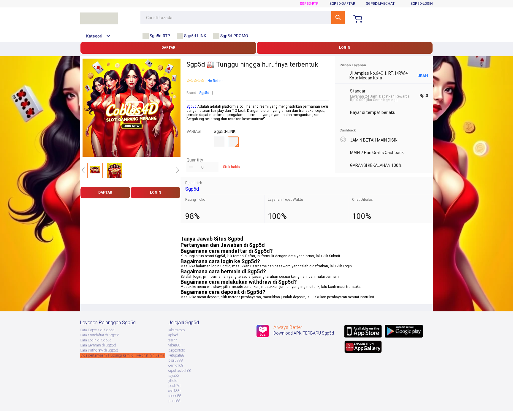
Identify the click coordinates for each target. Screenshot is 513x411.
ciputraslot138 (179, 370)
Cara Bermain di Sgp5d (98, 345)
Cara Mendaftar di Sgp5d (99, 335)
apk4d (173, 335)
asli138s (174, 391)
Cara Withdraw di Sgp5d (99, 350)
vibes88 (174, 345)
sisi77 (172, 340)
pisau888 (175, 360)
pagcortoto (176, 350)
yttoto (172, 381)
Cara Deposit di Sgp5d (97, 330)
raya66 (173, 376)
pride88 (174, 401)
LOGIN (344, 48)
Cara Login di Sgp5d (96, 340)
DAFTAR (168, 48)
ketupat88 (176, 355)
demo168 (175, 365)
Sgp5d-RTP (309, 3)
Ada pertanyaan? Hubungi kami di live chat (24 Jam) (122, 355)
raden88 (174, 396)
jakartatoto (176, 330)
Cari (338, 17)
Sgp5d (204, 93)
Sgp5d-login (422, 3)
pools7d (174, 386)
